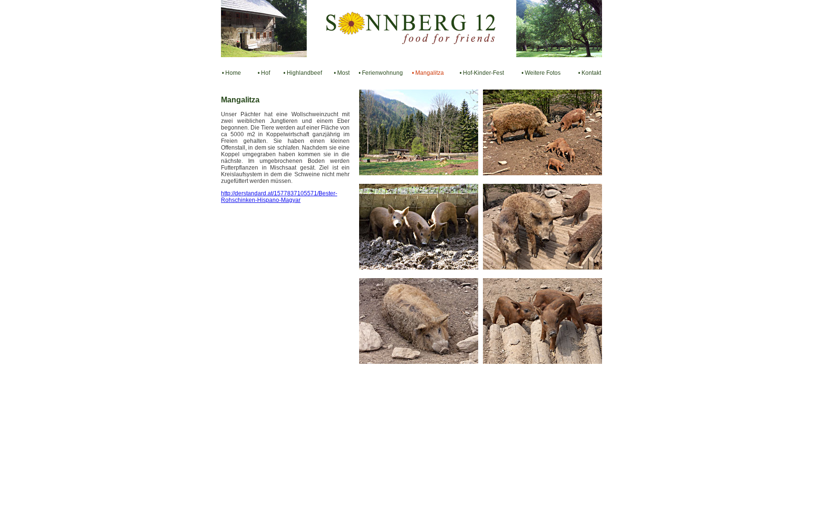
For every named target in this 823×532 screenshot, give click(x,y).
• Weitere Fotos (541, 73)
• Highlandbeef (302, 73)
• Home (231, 73)
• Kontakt (589, 73)
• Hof (264, 73)
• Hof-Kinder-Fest (482, 73)
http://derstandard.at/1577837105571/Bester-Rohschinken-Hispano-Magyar (279, 196)
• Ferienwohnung (381, 73)
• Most (342, 73)
